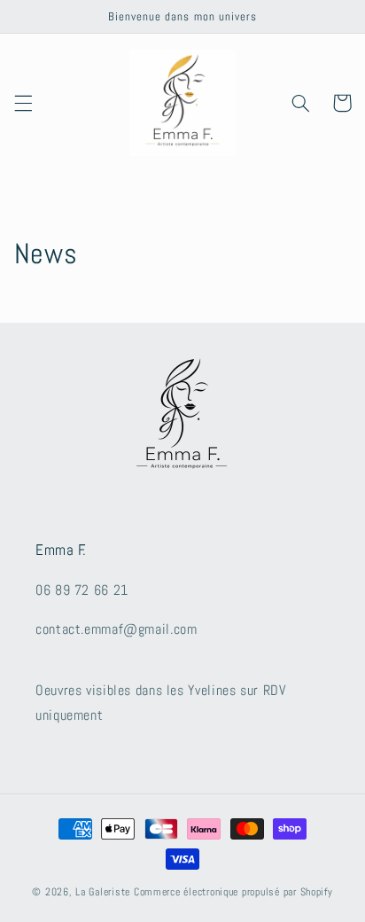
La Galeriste (102, 892)
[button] (23, 102)
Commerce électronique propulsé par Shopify (233, 892)
